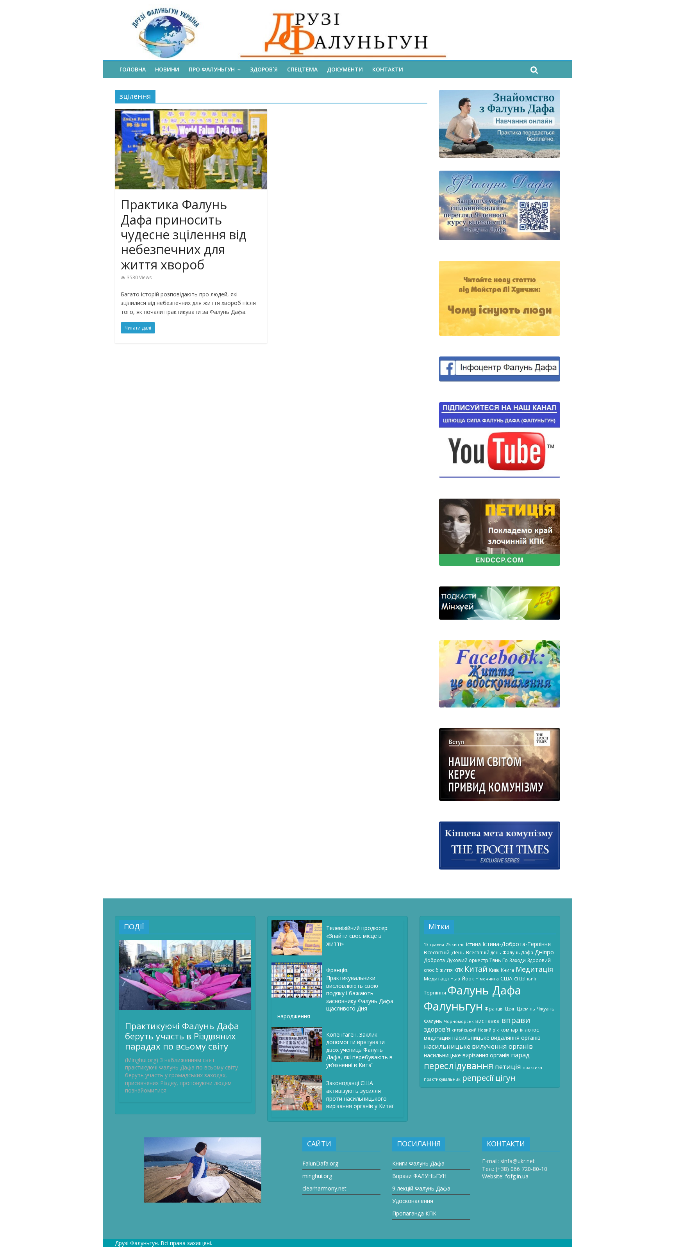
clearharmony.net (324, 1188)
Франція (494, 1008)
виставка (487, 1021)
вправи (515, 1019)
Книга (507, 970)
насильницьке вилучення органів (478, 1046)
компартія (511, 1029)
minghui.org (317, 1176)
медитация (437, 1037)
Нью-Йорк (462, 978)
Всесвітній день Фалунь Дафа (499, 952)
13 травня (434, 944)
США (506, 978)
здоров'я (437, 1029)
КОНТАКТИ (387, 69)
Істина (473, 944)
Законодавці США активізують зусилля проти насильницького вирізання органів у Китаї (359, 1094)
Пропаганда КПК (414, 1213)
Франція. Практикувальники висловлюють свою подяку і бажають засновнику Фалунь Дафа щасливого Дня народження (335, 993)
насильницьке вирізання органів (466, 1055)
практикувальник (442, 1079)
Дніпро (544, 952)
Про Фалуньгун (212, 69)
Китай (476, 969)
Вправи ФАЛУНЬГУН (419, 1176)
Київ (494, 969)
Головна (133, 69)
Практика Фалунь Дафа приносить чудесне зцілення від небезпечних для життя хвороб (183, 234)
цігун (505, 1077)
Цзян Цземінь (520, 1008)
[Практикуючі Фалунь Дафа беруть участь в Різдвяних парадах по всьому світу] (185, 944)
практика (532, 1067)
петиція (508, 1066)
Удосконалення (412, 1201)
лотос (532, 1029)
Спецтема (302, 69)
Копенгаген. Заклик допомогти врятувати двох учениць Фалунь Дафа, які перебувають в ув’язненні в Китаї (359, 1050)
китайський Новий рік (475, 1030)
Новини (167, 69)
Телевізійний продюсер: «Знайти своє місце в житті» (357, 935)
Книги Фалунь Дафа (418, 1163)
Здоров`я (264, 69)
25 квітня (455, 944)
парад (520, 1055)
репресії (478, 1078)
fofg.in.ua (517, 1176)
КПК (458, 970)
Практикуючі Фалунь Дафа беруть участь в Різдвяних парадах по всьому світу (182, 1036)
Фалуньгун (453, 1006)
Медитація (534, 969)
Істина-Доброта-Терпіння (516, 944)
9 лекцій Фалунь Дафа (421, 1188)
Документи (345, 69)
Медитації (436, 978)
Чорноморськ (459, 1021)
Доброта (434, 960)
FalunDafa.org (320, 1163)
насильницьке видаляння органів (496, 1037)
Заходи (517, 960)
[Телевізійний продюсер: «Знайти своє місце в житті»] (298, 924)
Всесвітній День (444, 952)
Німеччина (487, 979)
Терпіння (435, 992)
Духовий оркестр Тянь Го (477, 960)
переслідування (458, 1065)
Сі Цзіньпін (526, 979)
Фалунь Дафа (484, 990)
